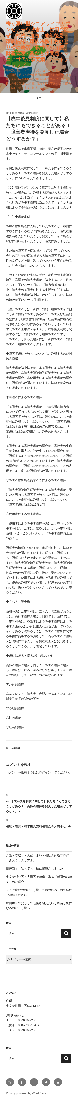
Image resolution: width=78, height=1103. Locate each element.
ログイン (45, 772)
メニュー (41, 98)
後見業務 (16, 748)
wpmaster (32, 113)
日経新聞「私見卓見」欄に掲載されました (34, 868)
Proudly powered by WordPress (26, 1093)
